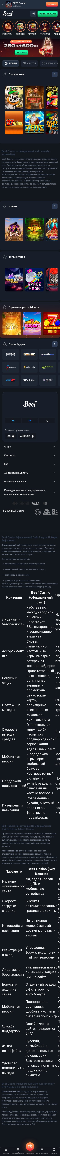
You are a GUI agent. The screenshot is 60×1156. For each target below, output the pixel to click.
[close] (2, 4)
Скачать (52, 4)
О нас (7, 446)
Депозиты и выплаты (16, 472)
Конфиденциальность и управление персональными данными (24, 492)
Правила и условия (15, 481)
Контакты (9, 455)
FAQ (6, 464)
